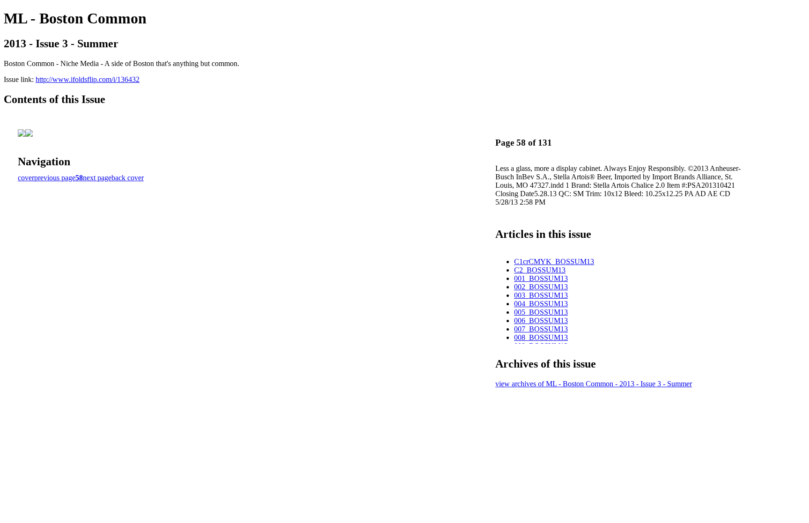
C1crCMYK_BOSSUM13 (554, 261)
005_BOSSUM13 (541, 312)
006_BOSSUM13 (541, 320)
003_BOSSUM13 (541, 295)
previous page (54, 178)
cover (26, 178)
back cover (127, 178)
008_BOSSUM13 (541, 337)
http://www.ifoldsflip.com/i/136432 (88, 79)
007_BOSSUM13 (541, 329)
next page (97, 178)
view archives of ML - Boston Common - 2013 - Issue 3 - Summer (593, 384)
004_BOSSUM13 (541, 304)
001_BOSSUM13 (541, 278)
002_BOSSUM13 (541, 287)
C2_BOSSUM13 (540, 270)
